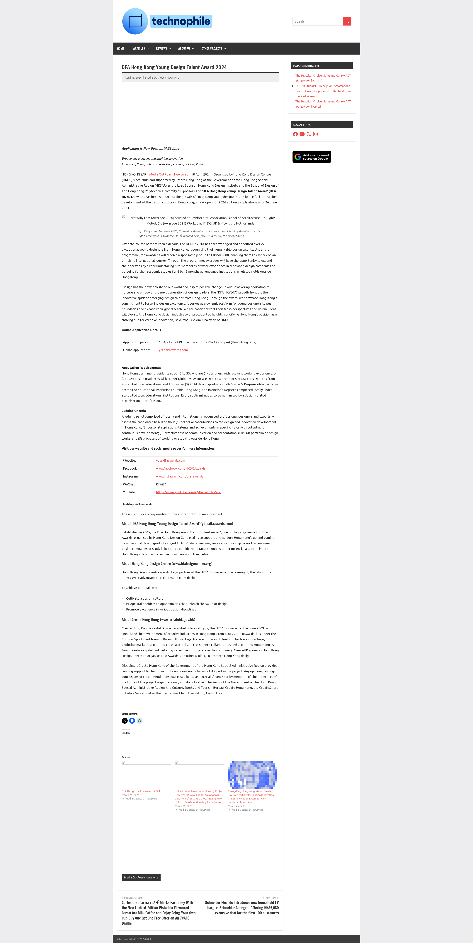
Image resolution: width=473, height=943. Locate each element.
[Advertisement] (200, 111)
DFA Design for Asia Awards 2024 (141, 791)
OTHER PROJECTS (212, 48)
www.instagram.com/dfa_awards (179, 476)
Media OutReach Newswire (162, 77)
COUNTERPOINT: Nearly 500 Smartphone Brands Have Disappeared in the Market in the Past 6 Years (323, 91)
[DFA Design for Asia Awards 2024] (146, 775)
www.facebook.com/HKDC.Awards (180, 468)
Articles (139, 48)
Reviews (161, 48)
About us (184, 48)
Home (120, 48)
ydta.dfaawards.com (173, 350)
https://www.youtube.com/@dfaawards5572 (188, 492)
